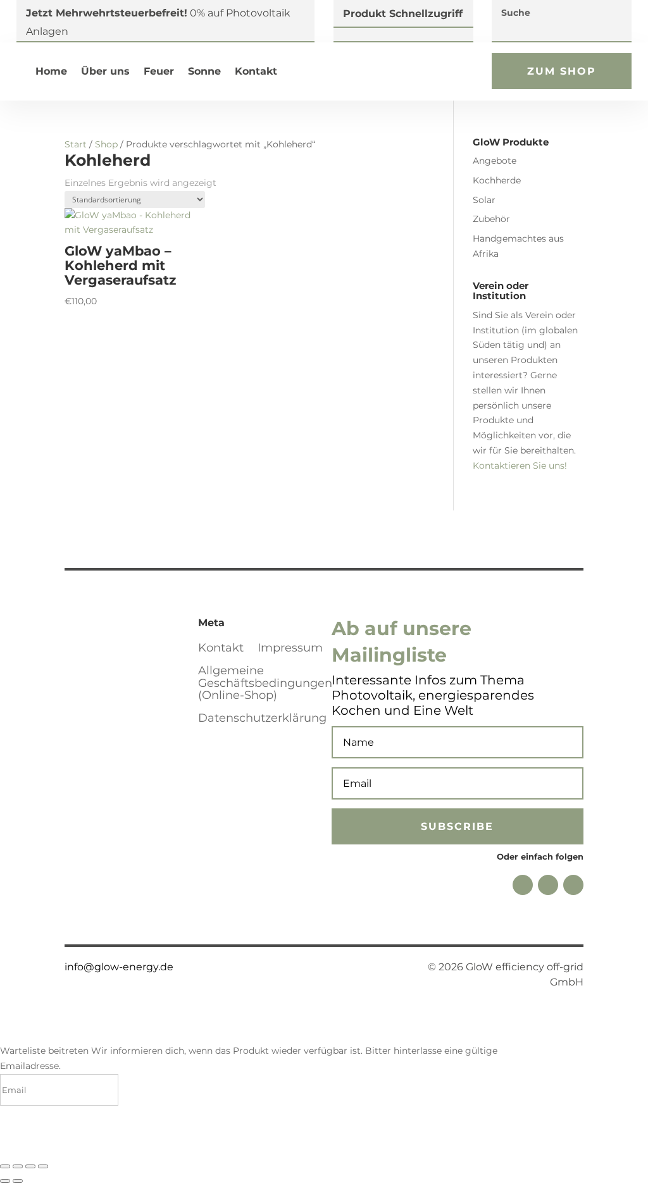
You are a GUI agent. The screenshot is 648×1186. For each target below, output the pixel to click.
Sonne (204, 71)
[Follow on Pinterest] (573, 885)
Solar (484, 200)
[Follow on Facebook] (523, 885)
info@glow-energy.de (119, 967)
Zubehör (491, 219)
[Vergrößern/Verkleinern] (5, 1166)
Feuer (159, 71)
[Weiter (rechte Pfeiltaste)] (18, 1181)
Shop (106, 144)
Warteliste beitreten (77, 1140)
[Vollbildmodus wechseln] (18, 1166)
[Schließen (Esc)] (43, 1166)
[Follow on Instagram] (548, 885)
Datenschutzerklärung (262, 718)
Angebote (494, 160)
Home (51, 71)
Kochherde (497, 180)
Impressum (290, 648)
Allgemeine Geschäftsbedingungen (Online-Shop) (265, 684)
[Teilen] (30, 1166)
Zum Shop (561, 71)
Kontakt (256, 71)
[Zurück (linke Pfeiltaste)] (5, 1181)
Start (76, 144)
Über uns (105, 71)
